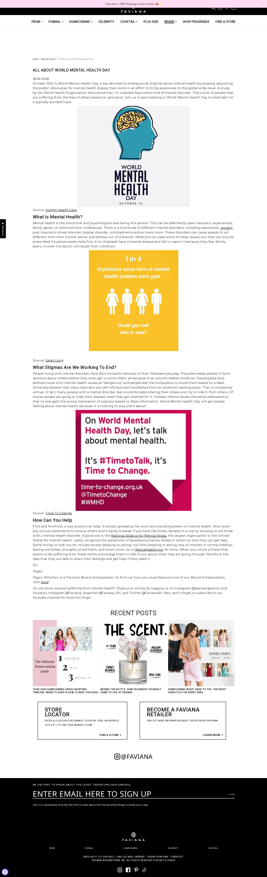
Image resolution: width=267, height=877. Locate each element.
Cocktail (127, 22)
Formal (55, 22)
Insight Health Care (61, 210)
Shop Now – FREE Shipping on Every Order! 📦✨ (133, 3)
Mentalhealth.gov (149, 549)
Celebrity (173, 848)
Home (35, 59)
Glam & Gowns (48, 59)
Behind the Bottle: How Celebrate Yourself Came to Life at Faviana (130, 691)
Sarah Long (54, 360)
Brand (169, 22)
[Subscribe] (231, 794)
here (44, 582)
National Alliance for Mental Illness (139, 536)
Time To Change (58, 513)
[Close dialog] (263, 3)
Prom (36, 22)
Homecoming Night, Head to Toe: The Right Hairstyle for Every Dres (197, 691)
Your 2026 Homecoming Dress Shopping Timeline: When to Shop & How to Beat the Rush (65, 691)
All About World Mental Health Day (76, 59)
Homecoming (79, 22)
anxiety (226, 228)
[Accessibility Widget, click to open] (5, 871)
